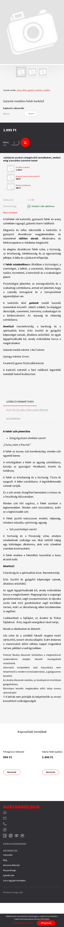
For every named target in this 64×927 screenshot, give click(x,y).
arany (19, 90)
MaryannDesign (9, 870)
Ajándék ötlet (8, 875)
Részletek (11, 772)
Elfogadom (46, 923)
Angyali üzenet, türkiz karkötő (28, 176)
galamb (31, 90)
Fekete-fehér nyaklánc (52, 752)
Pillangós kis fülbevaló (13, 752)
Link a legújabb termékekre (14, 880)
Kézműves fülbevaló (11, 865)
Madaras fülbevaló (23, 185)
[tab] (20, 401)
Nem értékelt (10, 212)
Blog (5, 860)
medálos (46, 90)
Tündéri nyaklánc (23, 167)
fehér (25, 90)
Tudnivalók (7, 855)
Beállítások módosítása (22, 923)
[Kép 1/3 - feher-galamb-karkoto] (32, 32)
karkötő (38, 90)
